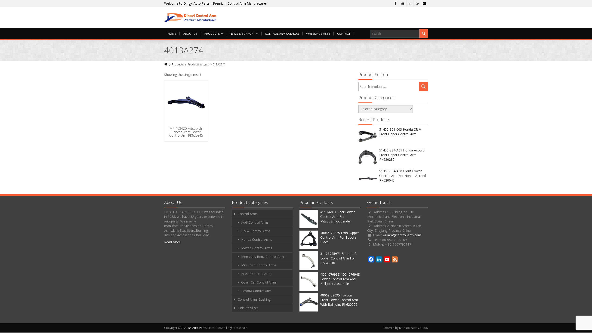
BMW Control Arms (255, 231)
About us (190, 33)
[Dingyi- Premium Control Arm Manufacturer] (190, 17)
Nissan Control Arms (256, 273)
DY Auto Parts (197, 328)
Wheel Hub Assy (318, 33)
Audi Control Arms (254, 222)
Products (212, 33)
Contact (343, 33)
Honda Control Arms (256, 239)
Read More (172, 242)
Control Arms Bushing (254, 299)
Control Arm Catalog (282, 33)
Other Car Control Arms (259, 282)
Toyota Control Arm (256, 291)
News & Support (242, 33)
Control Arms (248, 214)
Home (172, 33)
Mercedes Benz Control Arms (263, 256)
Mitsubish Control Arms (258, 265)
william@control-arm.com (402, 235)
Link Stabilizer (248, 308)
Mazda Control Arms (256, 248)
